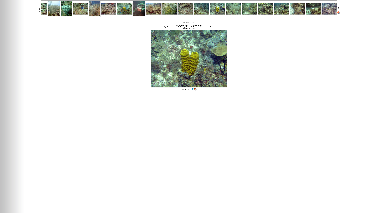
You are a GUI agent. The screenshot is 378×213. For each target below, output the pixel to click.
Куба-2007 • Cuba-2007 (189, 28)
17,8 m (192, 22)
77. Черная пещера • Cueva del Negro (189, 25)
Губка (185, 22)
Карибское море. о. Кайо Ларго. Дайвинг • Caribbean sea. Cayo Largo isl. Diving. (189, 27)
